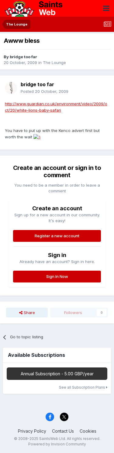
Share (28, 312)
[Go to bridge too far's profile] (11, 88)
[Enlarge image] (36, 136)
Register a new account (57, 235)
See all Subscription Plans (82, 387)
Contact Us (63, 431)
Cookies (88, 431)
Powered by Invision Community (57, 444)
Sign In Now (57, 276)
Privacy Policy (32, 431)
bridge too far (23, 56)
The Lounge (54, 62)
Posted (44, 91)
